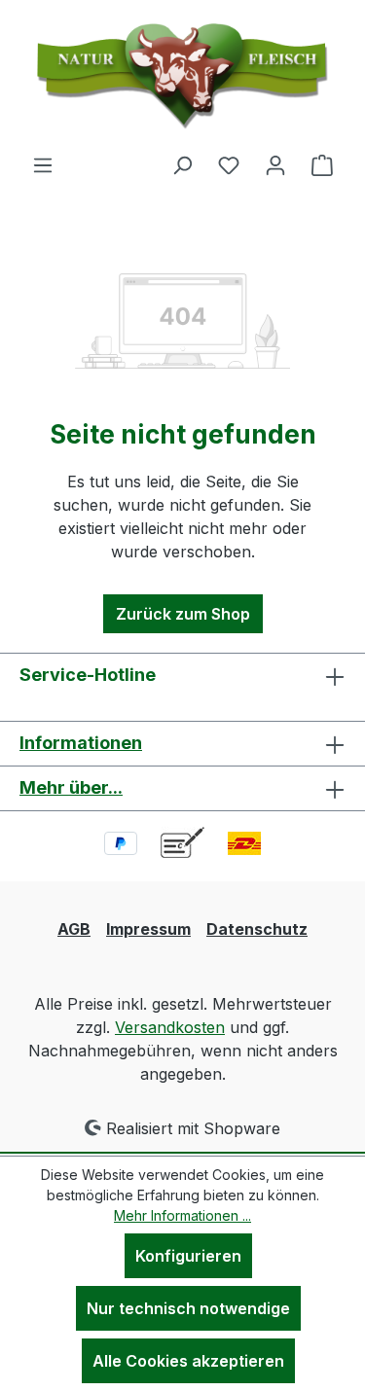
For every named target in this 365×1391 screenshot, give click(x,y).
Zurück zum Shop (183, 614)
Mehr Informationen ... (182, 1215)
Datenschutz (257, 929)
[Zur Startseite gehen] (183, 76)
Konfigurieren (188, 1256)
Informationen (80, 742)
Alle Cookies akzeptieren (188, 1361)
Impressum (148, 929)
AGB (74, 929)
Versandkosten (170, 1027)
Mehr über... (71, 787)
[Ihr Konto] (275, 164)
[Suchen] (182, 164)
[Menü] (42, 164)
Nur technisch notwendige (188, 1308)
